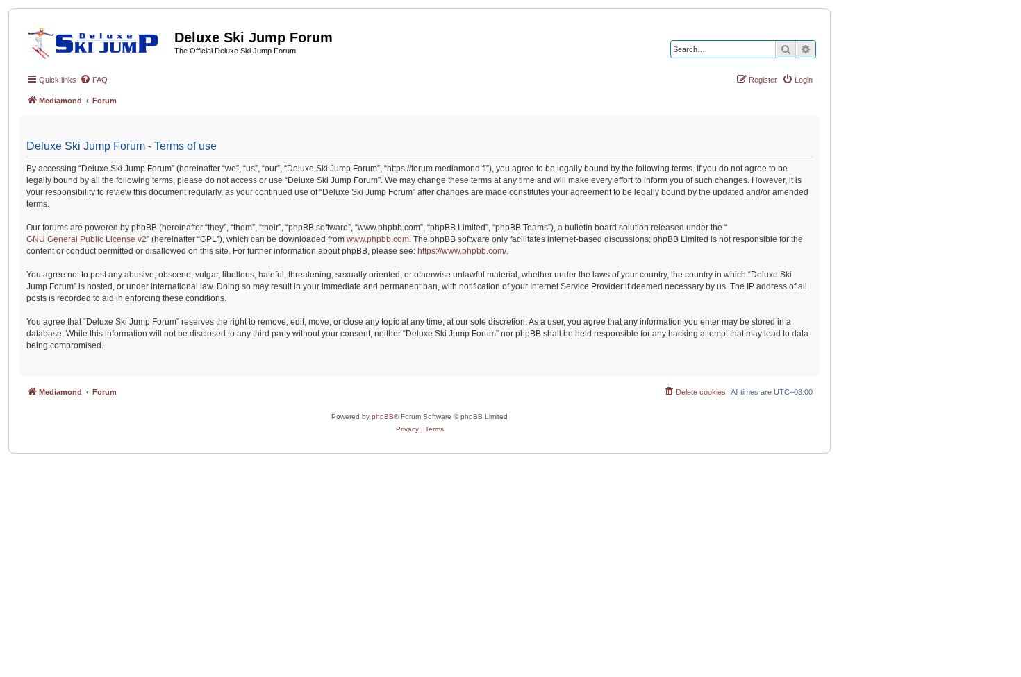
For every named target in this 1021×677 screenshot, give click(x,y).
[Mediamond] (96, 40)
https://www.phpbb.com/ (461, 251)
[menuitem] (94, 79)
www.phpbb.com (378, 239)
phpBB (383, 416)
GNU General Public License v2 (86, 239)
